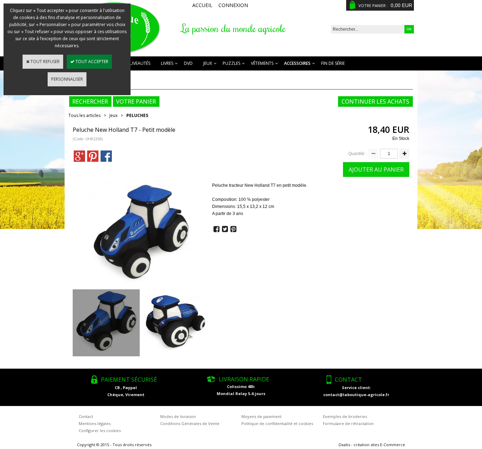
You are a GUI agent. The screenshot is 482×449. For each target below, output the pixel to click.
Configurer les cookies (100, 430)
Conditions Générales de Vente (189, 423)
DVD (188, 63)
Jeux (207, 63)
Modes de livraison (178, 416)
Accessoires (297, 63)
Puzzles (231, 63)
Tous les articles (84, 115)
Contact (86, 416)
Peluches (137, 115)
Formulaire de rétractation (348, 423)
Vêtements (262, 63)
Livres (167, 63)
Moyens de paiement (261, 416)
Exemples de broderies (345, 416)
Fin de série (333, 63)
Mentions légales (94, 423)
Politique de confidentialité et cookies (277, 423)
